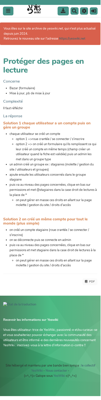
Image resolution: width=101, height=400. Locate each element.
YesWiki (59, 376)
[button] (84, 11)
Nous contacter (56, 370)
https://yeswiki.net (72, 38)
